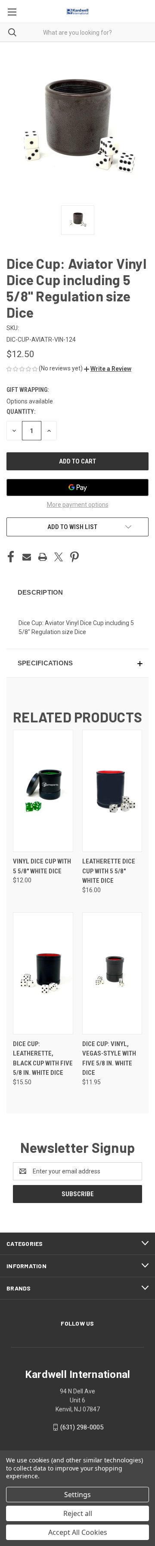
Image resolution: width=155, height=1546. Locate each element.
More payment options (77, 504)
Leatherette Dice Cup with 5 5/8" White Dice (108, 870)
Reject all (77, 1513)
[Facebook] (10, 557)
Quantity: (20, 411)
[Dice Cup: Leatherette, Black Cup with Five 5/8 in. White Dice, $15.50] (43, 973)
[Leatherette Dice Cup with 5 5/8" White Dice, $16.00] (112, 790)
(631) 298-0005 (81, 1427)
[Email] (26, 557)
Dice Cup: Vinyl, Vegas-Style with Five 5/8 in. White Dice (109, 1058)
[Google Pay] (77, 487)
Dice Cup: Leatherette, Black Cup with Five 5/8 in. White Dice (43, 1058)
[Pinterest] (74, 557)
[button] (107, 368)
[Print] (42, 557)
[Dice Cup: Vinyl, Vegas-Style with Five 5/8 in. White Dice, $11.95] (112, 973)
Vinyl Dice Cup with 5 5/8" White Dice (42, 866)
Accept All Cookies (77, 1532)
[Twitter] (58, 557)
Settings (77, 1494)
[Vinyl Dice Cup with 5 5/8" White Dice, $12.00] (43, 790)
